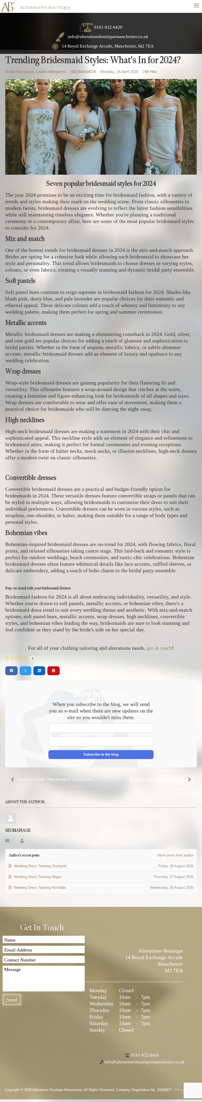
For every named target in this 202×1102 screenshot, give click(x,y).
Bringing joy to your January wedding (157, 779)
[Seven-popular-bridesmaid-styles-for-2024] (101, 127)
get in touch (159, 648)
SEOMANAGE (83, 71)
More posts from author (175, 855)
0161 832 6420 (108, 27)
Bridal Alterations (19, 72)
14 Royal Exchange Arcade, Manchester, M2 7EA (108, 46)
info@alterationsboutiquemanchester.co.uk (107, 36)
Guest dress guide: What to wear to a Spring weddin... (58, 779)
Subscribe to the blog (101, 754)
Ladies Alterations (51, 72)
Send (12, 999)
